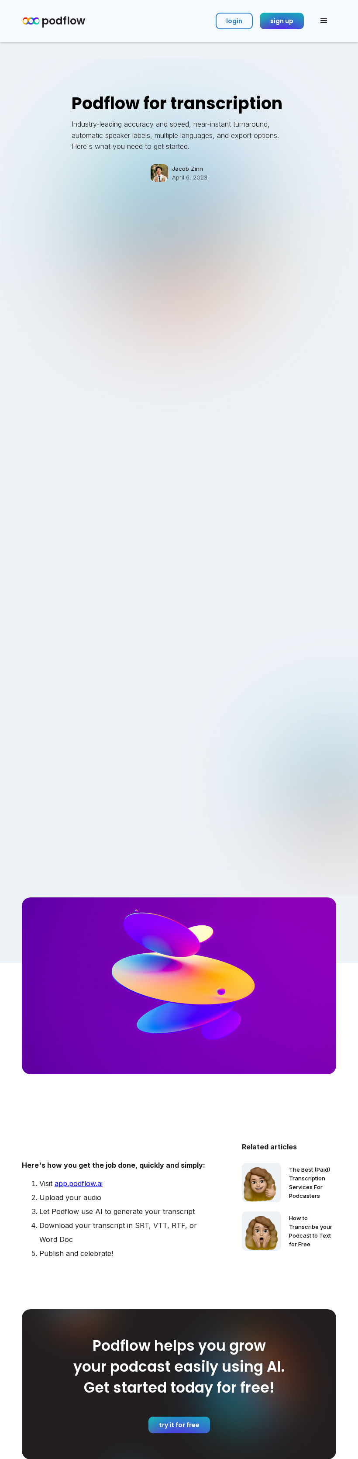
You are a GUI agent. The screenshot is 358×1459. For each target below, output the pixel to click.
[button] (324, 21)
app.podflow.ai (79, 1183)
